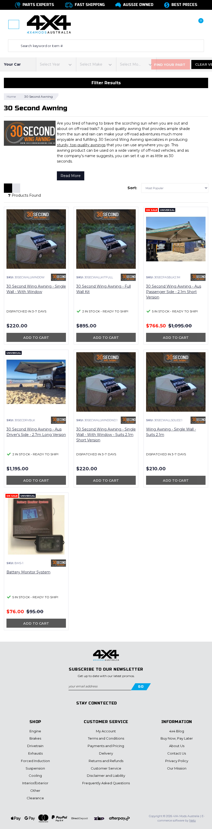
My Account (106, 731)
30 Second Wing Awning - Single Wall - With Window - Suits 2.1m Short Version (106, 434)
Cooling (35, 775)
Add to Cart (36, 337)
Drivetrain (35, 746)
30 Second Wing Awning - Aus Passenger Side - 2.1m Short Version (173, 292)
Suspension (35, 768)
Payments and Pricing (106, 746)
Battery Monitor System (28, 572)
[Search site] (13, 45)
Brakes (35, 738)
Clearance (35, 798)
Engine (35, 731)
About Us (176, 746)
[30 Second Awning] (58, 277)
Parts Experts (38, 5)
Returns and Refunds (106, 761)
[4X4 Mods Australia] (49, 24)
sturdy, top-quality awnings (81, 145)
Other (35, 790)
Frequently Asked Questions (106, 783)
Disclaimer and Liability (106, 775)
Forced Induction (35, 761)
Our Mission (176, 768)
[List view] (16, 188)
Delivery (106, 753)
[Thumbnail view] (8, 188)
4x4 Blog (176, 731)
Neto (192, 820)
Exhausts (35, 753)
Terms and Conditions (106, 738)
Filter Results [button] (106, 82)
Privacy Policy (176, 761)
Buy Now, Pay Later (177, 738)
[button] (168, 24)
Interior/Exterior (35, 783)
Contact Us (176, 753)
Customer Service (106, 768)
